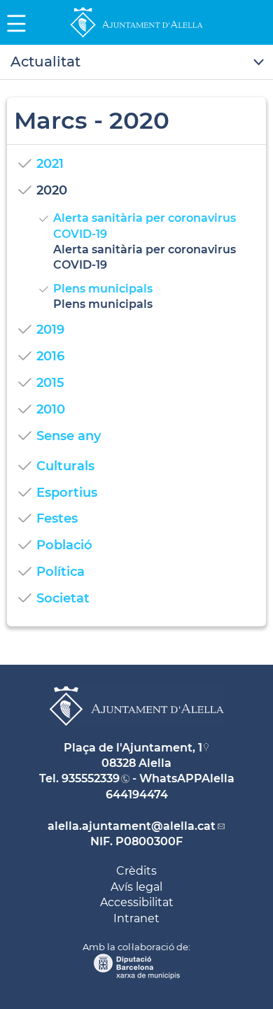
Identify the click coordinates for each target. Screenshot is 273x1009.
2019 (50, 329)
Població (64, 545)
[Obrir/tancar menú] (136, 62)
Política (60, 571)
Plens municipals (103, 288)
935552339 (91, 778)
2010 (50, 409)
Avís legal (136, 887)
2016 (50, 356)
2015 (50, 382)
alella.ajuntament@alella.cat (132, 826)
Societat (63, 598)
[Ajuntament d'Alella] (136, 36)
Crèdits (136, 870)
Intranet (136, 918)
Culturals (65, 466)
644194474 (137, 794)
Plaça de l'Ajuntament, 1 (133, 747)
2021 (50, 163)
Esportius (66, 492)
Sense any (68, 436)
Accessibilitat (137, 902)
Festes (57, 518)
